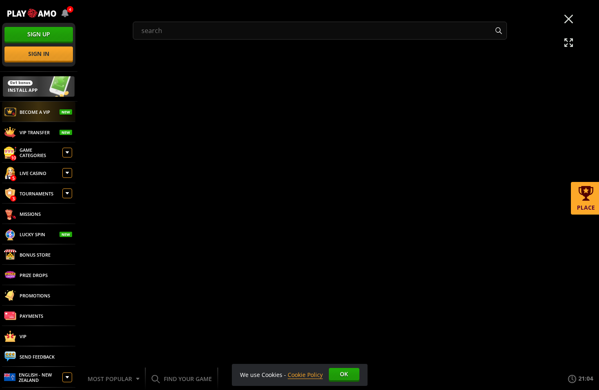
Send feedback (37, 357)
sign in (38, 54)
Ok (344, 374)
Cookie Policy (305, 375)
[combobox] (65, 13)
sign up (38, 34)
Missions (30, 214)
